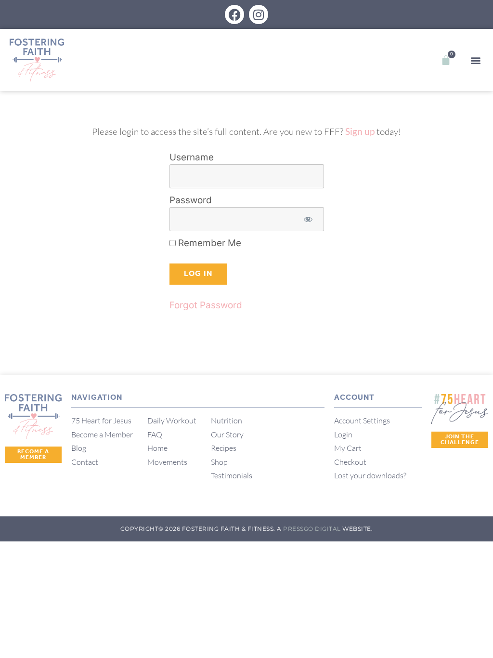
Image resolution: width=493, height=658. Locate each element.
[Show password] (308, 219)
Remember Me (208, 243)
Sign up (360, 131)
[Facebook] (234, 14)
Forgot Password (205, 305)
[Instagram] (258, 14)
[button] (475, 60)
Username (191, 157)
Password (190, 200)
